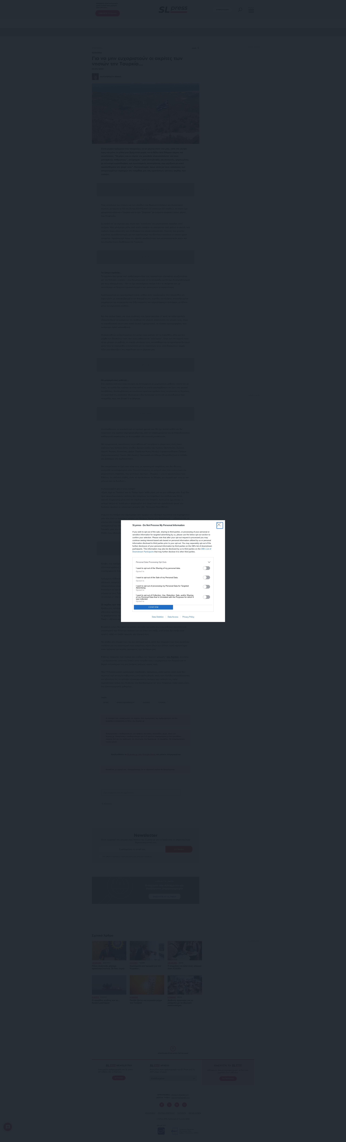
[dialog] (173, 571)
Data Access (173, 617)
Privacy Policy (188, 617)
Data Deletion (158, 617)
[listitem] (173, 562)
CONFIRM (154, 607)
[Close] (219, 525)
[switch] (206, 568)
